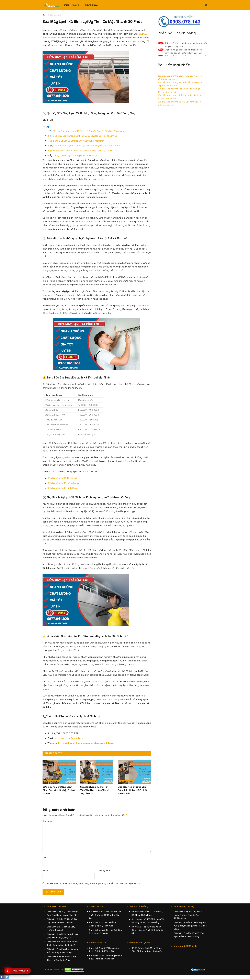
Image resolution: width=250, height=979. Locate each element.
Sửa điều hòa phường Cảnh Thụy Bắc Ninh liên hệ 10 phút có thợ (59, 790)
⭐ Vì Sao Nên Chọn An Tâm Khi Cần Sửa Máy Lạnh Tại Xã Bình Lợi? (84, 150)
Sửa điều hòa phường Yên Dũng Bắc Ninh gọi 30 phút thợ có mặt (132, 790)
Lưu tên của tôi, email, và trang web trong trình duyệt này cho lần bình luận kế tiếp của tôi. (92, 883)
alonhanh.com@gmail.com (69, 738)
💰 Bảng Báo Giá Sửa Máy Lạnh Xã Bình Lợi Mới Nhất (77, 140)
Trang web (104, 870)
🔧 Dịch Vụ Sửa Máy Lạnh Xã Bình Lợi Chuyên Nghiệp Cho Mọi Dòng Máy (86, 131)
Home (66, 5)
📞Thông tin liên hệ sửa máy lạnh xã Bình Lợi (73, 155)
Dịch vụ (76, 5)
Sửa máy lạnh (55, 15)
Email (46, 870)
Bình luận (48, 821)
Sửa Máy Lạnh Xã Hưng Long (63, 483)
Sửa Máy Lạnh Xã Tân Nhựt (62, 478)
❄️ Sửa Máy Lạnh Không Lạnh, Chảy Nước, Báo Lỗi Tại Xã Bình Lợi (84, 135)
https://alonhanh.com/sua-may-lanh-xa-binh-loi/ (86, 743)
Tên (45, 857)
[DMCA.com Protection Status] (198, 969)
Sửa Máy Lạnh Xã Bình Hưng (62, 488)
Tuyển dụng (91, 5)
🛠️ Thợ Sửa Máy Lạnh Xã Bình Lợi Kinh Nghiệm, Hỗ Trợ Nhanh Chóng (85, 145)
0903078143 (190, 945)
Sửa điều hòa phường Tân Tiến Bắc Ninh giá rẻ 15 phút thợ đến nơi (95, 790)
